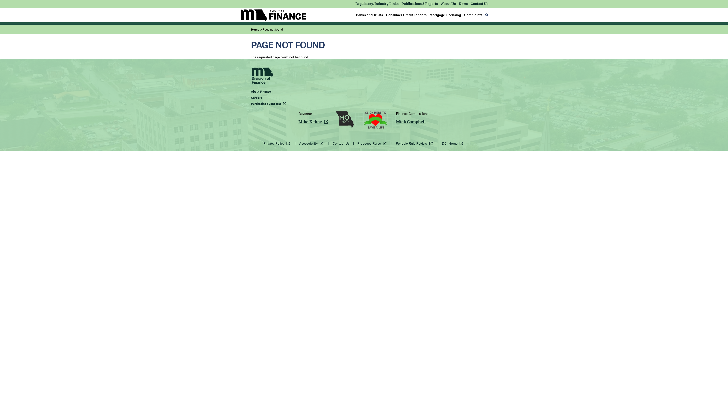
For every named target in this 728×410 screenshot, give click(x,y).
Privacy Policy (274, 143)
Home (255, 29)
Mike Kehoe (310, 122)
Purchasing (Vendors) (266, 103)
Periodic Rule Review (411, 143)
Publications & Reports (420, 4)
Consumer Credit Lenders (406, 15)
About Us (448, 4)
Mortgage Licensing (445, 15)
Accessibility (308, 143)
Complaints (473, 15)
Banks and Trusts (369, 15)
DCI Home (449, 143)
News (463, 4)
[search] (486, 15)
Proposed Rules (369, 143)
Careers (256, 97)
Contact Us (479, 4)
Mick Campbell (411, 122)
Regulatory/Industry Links (377, 4)
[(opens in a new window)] (345, 120)
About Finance (261, 91)
